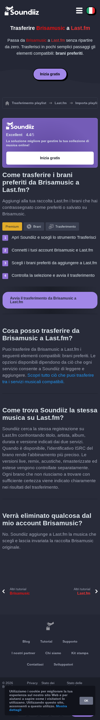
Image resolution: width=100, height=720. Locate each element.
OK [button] (86, 700)
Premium (12, 226)
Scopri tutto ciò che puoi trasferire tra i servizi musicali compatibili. (48, 378)
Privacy (32, 683)
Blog (26, 641)
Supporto (70, 641)
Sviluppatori (63, 664)
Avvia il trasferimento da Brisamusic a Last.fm (43, 300)
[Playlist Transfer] (22, 10)
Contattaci (35, 664)
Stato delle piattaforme (75, 684)
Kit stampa (79, 653)
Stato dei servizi (47, 684)
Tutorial (46, 641)
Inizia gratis (50, 74)
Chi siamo (53, 653)
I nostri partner (23, 653)
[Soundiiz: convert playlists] (50, 626)
